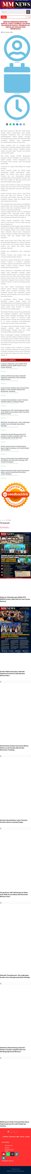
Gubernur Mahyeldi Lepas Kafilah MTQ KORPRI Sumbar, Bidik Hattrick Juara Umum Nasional (14, 365)
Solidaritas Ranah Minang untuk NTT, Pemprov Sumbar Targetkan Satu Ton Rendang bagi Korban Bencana (13, 436)
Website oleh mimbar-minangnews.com (15, 1171)
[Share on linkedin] (17, 124)
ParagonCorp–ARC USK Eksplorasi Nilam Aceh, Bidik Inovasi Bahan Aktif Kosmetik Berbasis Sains (15, 412)
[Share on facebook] (7, 124)
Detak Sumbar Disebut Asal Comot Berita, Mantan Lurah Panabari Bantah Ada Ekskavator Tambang (15, 389)
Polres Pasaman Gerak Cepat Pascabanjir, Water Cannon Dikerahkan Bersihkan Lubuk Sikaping (15, 472)
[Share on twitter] (14, 124)
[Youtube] (4, 1154)
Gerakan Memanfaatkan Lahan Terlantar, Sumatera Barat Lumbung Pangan (14, 400)
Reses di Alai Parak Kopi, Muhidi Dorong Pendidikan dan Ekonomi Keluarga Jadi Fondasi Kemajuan (14, 460)
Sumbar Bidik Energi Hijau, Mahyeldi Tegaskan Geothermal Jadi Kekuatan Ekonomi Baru (13, 377)
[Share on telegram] (21, 124)
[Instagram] (12, 1154)
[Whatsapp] (8, 1154)
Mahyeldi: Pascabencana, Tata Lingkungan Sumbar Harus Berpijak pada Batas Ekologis (15, 424)
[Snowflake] (4, 1158)
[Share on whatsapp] (10, 124)
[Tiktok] (17, 1154)
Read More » (3, 371)
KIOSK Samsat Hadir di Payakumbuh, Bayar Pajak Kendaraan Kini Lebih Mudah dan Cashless (15, 448)
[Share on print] (24, 124)
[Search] (28, 12)
